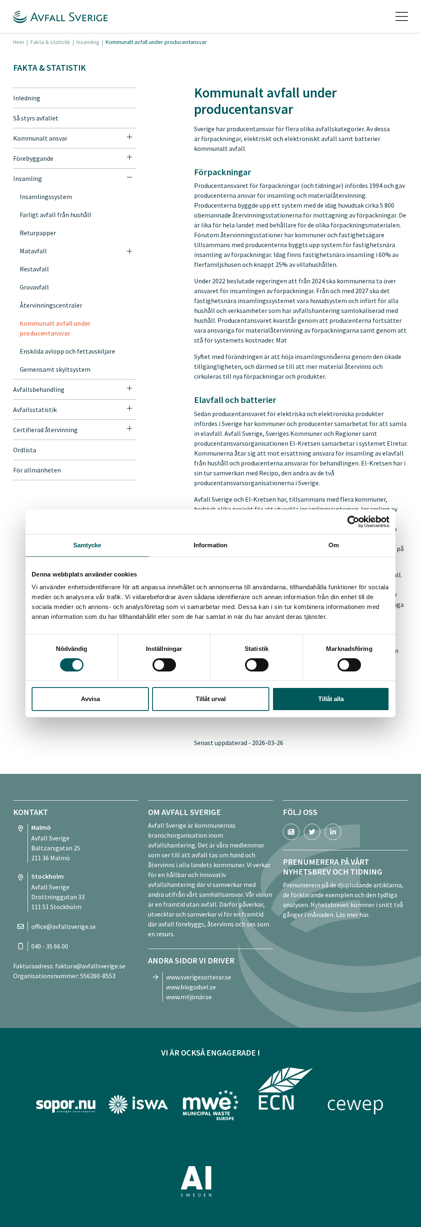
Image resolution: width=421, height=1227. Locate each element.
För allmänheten (37, 470)
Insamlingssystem (46, 196)
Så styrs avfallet (35, 118)
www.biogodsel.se (191, 987)
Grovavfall (34, 287)
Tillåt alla (331, 698)
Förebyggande (33, 158)
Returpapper (38, 233)
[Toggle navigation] (402, 16)
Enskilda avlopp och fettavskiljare (67, 351)
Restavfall (34, 269)
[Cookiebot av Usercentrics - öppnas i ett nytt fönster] (353, 522)
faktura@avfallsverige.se (90, 966)
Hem (18, 42)
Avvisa (90, 698)
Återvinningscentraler (51, 305)
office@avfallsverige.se (63, 926)
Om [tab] (333, 545)
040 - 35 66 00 (49, 946)
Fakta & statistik (50, 42)
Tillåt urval (211, 698)
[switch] (164, 664)
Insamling (87, 42)
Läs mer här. (353, 914)
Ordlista (24, 450)
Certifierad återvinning (45, 430)
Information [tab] (210, 545)
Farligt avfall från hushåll (55, 215)
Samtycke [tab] (87, 545)
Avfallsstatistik (35, 409)
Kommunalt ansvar (40, 138)
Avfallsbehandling (39, 389)
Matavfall (33, 251)
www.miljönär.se (189, 997)
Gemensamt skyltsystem (55, 369)
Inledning (26, 98)
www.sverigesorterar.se (198, 977)
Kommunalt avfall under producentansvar (55, 328)
